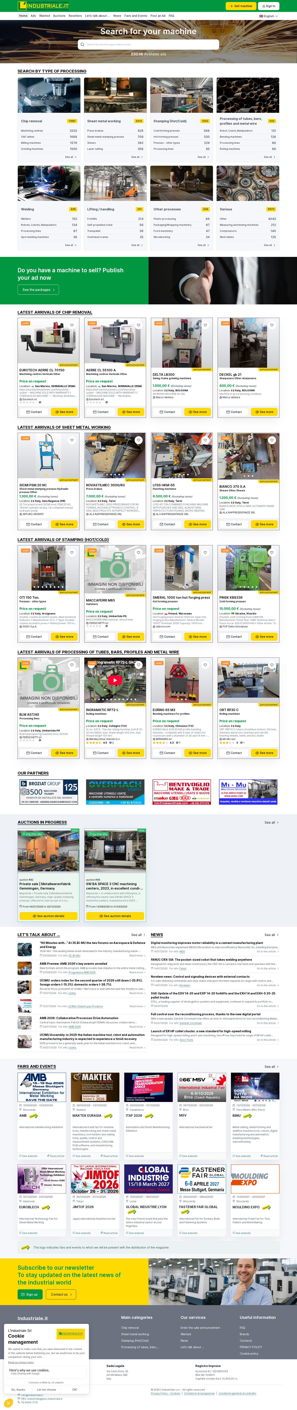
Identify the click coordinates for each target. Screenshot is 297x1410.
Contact (36, 412)
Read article (57, 1156)
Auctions (59, 15)
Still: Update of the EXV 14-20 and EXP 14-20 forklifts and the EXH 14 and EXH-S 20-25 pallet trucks (213, 995)
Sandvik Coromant (191, 1023)
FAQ (171, 15)
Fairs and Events (135, 15)
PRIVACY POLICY (251, 1347)
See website (29, 1156)
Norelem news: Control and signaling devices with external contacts (200, 976)
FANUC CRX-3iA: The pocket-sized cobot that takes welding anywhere (201, 959)
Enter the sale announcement (200, 1327)
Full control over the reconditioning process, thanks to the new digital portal (205, 1014)
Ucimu (72, 993)
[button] (46, 474)
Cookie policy (249, 1353)
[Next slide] (73, 455)
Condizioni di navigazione (199, 1393)
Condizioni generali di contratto (237, 1393)
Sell (243, 6)
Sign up (32, 1294)
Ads (33, 15)
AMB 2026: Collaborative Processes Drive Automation (79, 1018)
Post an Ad (158, 15)
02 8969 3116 (29, 1402)
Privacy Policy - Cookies (165, 1393)
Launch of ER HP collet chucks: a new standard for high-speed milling (201, 1031)
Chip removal (130, 1327)
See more (66, 412)
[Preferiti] (72, 325)
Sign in (270, 6)
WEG (182, 951)
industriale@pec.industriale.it (44, 1398)
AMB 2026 (75, 1026)
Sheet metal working (135, 1334)
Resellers (75, 15)
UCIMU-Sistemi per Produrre (85, 1006)
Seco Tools (186, 1039)
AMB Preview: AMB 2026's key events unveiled (73, 963)
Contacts (246, 1340)
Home (23, 15)
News (117, 15)
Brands (244, 1334)
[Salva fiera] (59, 1079)
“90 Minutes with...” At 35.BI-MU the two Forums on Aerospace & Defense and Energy (92, 945)
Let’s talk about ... (97, 15)
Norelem (184, 985)
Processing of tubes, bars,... (140, 1347)
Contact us (59, 1294)
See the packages (36, 290)
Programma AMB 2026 (82, 972)
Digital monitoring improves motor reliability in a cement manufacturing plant (207, 943)
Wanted (44, 15)
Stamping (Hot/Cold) (135, 1340)
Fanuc (182, 968)
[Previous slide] (24, 455)
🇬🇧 (266, 16)
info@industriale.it (32, 1395)
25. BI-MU (74, 955)
